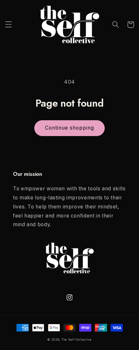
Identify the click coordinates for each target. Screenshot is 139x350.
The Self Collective (76, 339)
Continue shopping (69, 128)
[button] (8, 24)
